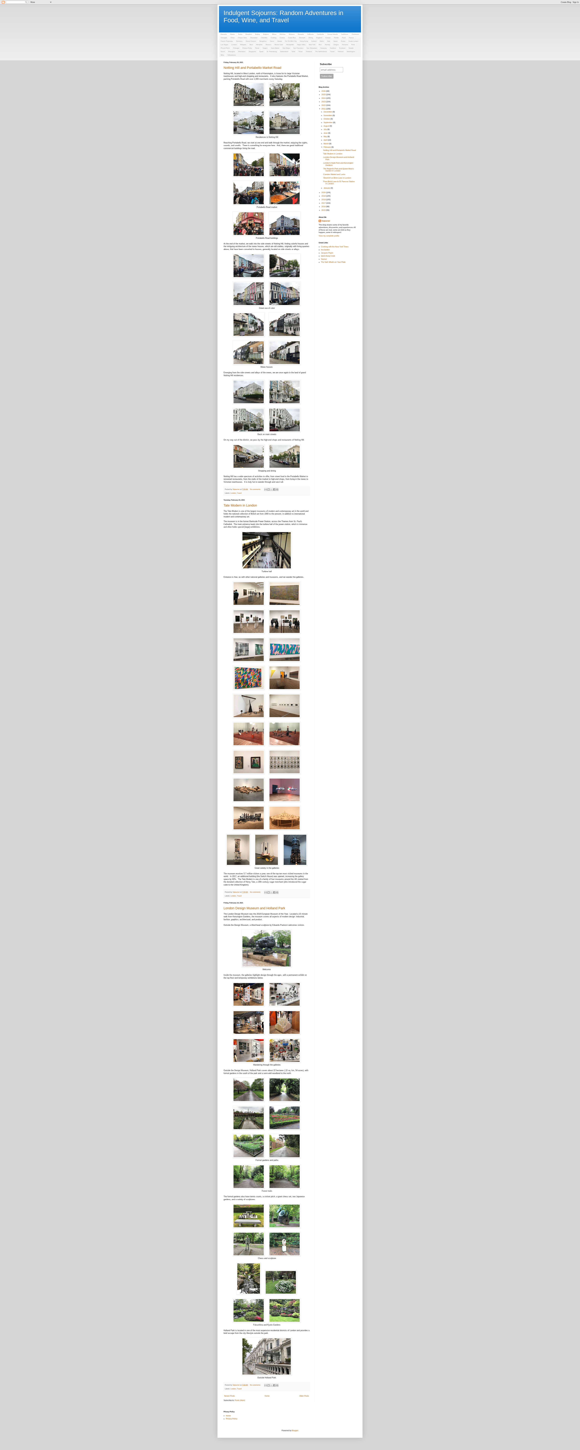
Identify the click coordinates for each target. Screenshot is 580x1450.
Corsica (282, 37)
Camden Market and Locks (334, 174)
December (328, 112)
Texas (300, 51)
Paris (353, 44)
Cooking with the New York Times (334, 247)
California (310, 34)
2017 (323, 203)
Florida (336, 37)
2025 (323, 95)
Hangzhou (263, 41)
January (327, 188)
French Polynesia (227, 41)
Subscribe (326, 64)
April (326, 140)
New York (312, 44)
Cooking (273, 37)
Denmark (302, 37)
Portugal (236, 48)
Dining (311, 37)
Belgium (266, 34)
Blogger (295, 1430)
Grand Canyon (251, 41)
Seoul (223, 51)
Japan (335, 41)
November (328, 115)
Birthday (282, 34)
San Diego (286, 48)
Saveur (324, 259)
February (327, 147)
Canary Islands (332, 34)
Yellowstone (231, 55)
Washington (351, 51)
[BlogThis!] (268, 489)
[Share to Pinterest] (277, 489)
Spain (261, 51)
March (326, 144)
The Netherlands (321, 51)
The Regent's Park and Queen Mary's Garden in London (338, 170)
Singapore (252, 51)
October (327, 119)
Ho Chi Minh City (291, 41)
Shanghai (231, 51)
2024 (323, 98)
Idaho (322, 41)
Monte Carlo (279, 44)
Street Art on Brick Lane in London (337, 178)
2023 (323, 102)
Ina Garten (325, 250)
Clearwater (254, 37)
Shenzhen (241, 51)
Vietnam (340, 51)
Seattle (351, 48)
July (325, 129)
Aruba (240, 34)
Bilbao (274, 34)
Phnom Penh (225, 48)
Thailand (309, 51)
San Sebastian (312, 48)
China (232, 37)
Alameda (224, 34)
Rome (257, 48)
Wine (222, 55)
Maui (251, 44)
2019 (323, 196)
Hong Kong (304, 41)
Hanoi (272, 41)
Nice (320, 44)
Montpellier (290, 44)
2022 (323, 105)
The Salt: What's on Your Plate (333, 262)
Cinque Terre (242, 37)
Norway (327, 44)
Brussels (301, 34)
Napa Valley (301, 44)
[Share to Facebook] (274, 489)
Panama (345, 44)
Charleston (355, 34)
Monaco (268, 44)
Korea (343, 41)
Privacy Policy (247, 48)
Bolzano (292, 34)
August (327, 126)
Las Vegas (224, 44)
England (319, 37)
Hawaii (279, 41)
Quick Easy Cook (328, 256)
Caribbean (344, 34)
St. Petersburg (272, 51)
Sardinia (333, 48)
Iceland (313, 41)
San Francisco (298, 48)
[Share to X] (271, 489)
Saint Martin (275, 48)
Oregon (336, 44)
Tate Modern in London (240, 505)
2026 (323, 91)
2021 (323, 109)
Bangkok (249, 34)
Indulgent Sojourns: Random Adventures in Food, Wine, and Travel (283, 16)
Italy (328, 41)
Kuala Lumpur (353, 41)
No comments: (255, 489)
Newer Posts (229, 1396)
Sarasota (323, 48)
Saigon (265, 48)
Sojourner (326, 221)
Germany (239, 41)
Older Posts (304, 1396)
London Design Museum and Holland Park (254, 908)
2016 (323, 207)
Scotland (342, 48)
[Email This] (265, 489)
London (234, 44)
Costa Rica (292, 37)
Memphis (259, 44)
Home (267, 1396)
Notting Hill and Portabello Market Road (252, 68)
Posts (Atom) (240, 1400)
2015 (323, 210)
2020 (323, 193)
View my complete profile (329, 236)
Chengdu (224, 37)
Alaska (232, 34)
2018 (323, 200)
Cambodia (320, 34)
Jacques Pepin (327, 253)
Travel (332, 51)
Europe (328, 37)
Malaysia (243, 44)
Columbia (264, 37)
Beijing (257, 34)
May (325, 137)
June (326, 133)
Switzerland (284, 51)
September (328, 122)
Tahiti (293, 51)
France (351, 37)
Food (344, 37)
